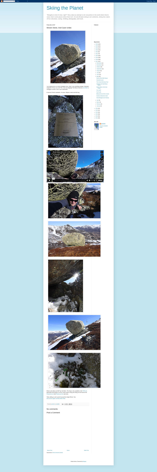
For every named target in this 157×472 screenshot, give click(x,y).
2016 (97, 108)
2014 (97, 112)
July (98, 72)
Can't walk (98, 92)
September (99, 68)
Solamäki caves (100, 80)
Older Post (86, 450)
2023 (97, 49)
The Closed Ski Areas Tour (102, 82)
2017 (97, 61)
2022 (97, 51)
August (98, 70)
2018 (97, 59)
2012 (97, 116)
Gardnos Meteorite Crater (102, 95)
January (98, 106)
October (98, 66)
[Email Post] (62, 404)
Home (68, 450)
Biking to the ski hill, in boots (102, 94)
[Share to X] (68, 404)
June (98, 74)
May (98, 76)
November (99, 65)
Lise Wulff (85, 87)
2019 (97, 57)
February (99, 104)
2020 (97, 55)
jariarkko (103, 123)
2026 (97, 44)
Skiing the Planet (65, 8)
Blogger (84, 461)
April (98, 100)
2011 (97, 118)
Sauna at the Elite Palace (102, 78)
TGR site (85, 391)
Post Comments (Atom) (58, 452)
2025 (97, 46)
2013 (97, 114)
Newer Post (49, 450)
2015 (97, 110)
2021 (97, 53)
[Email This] (65, 404)
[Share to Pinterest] (71, 404)
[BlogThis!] (67, 404)
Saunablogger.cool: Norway (102, 97)
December (99, 63)
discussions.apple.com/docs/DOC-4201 (56, 398)
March (98, 102)
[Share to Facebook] (70, 404)
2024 (97, 48)
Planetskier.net (50, 394)
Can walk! (98, 90)
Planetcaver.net (59, 394)
